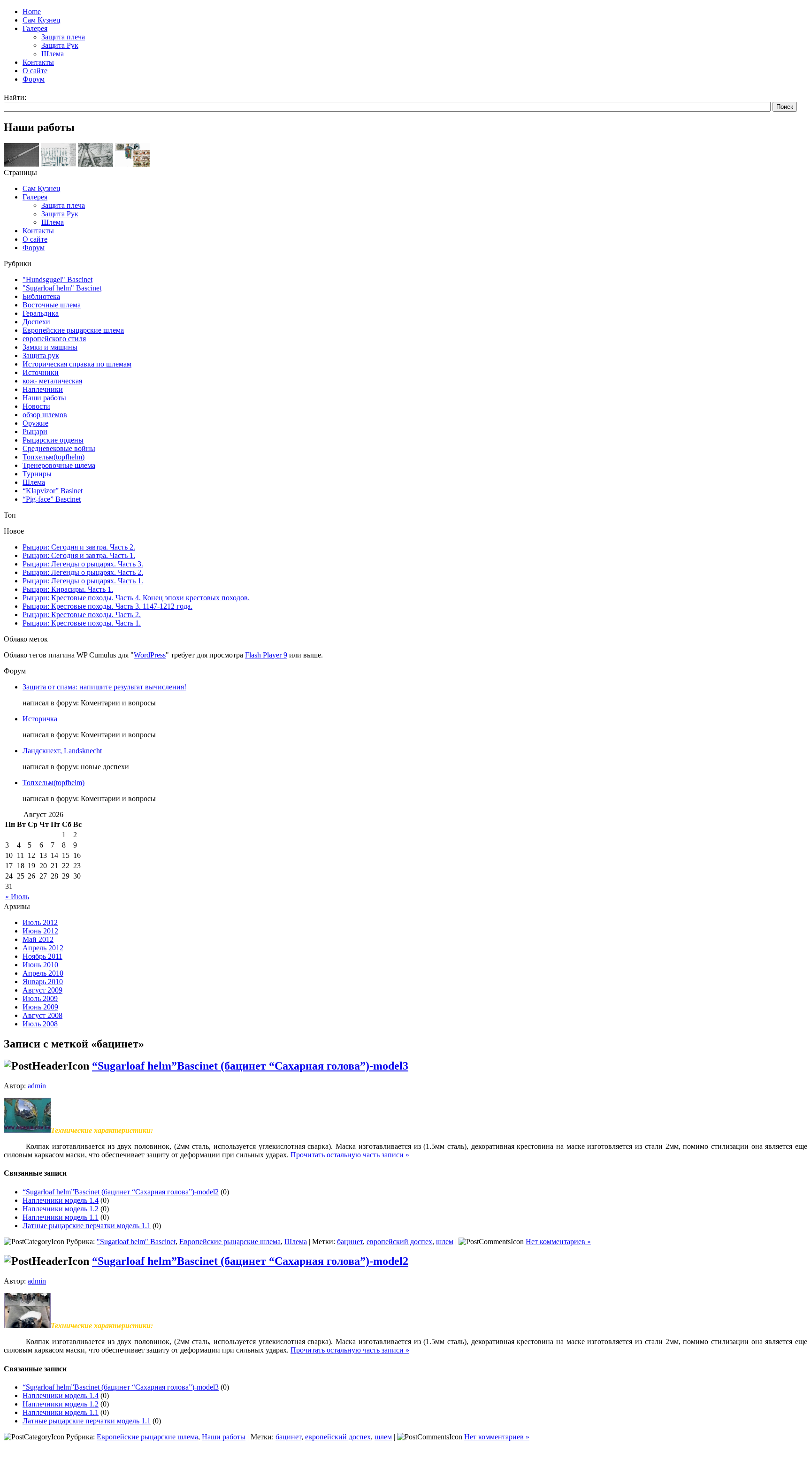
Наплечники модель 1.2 (61, 1209)
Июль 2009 (40, 998)
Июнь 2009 (40, 1007)
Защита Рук (59, 214)
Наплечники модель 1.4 (61, 1200)
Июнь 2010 (40, 965)
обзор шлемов (45, 415)
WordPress (150, 655)
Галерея (35, 197)
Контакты (38, 231)
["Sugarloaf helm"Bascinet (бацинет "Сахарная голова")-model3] (27, 1130)
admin (37, 1086)
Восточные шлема (52, 305)
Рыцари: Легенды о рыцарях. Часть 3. (83, 564)
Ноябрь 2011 (42, 956)
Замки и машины (50, 347)
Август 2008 (42, 1015)
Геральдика (41, 313)
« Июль (17, 897)
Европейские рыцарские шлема (73, 330)
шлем (444, 1242)
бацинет (350, 1242)
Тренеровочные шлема (59, 465)
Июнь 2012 (40, 931)
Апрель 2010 (43, 973)
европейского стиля (54, 339)
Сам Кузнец (42, 188)
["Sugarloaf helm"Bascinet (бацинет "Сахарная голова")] (27, 1326)
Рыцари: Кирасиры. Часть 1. (68, 589)
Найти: (15, 97)
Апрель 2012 (43, 948)
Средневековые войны (59, 448)
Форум (34, 248)
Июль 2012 (40, 922)
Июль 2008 (40, 1024)
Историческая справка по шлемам (77, 364)
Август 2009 (42, 990)
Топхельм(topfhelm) (53, 457)
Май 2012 (38, 939)
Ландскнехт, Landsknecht (62, 751)
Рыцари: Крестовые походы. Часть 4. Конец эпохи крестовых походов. (136, 598)
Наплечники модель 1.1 (61, 1217)
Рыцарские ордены (53, 440)
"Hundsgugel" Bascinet (57, 279)
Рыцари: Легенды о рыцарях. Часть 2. (83, 572)
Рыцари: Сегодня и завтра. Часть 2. (79, 547)
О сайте (35, 239)
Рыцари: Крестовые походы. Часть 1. (82, 623)
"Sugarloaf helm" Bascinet (62, 288)
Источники (41, 372)
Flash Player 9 (266, 655)
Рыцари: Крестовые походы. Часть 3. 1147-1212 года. (107, 606)
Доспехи (36, 322)
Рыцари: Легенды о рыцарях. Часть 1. (83, 581)
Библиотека (41, 296)
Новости (36, 406)
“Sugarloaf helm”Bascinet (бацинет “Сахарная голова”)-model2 (121, 1192)
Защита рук (41, 355)
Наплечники (43, 389)
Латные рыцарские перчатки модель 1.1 (87, 1226)
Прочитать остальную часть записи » (350, 1155)
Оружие (35, 423)
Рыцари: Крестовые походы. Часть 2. (82, 615)
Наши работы (44, 398)
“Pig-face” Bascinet (52, 499)
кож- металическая (52, 381)
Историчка (40, 719)
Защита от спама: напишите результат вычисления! (104, 687)
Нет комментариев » (558, 1242)
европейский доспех (399, 1242)
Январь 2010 (43, 982)
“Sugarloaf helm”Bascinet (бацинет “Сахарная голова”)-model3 (250, 1066)
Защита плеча (63, 205)
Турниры (37, 474)
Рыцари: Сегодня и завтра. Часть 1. (79, 555)
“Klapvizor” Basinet (53, 491)
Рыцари (35, 432)
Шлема (52, 222)
